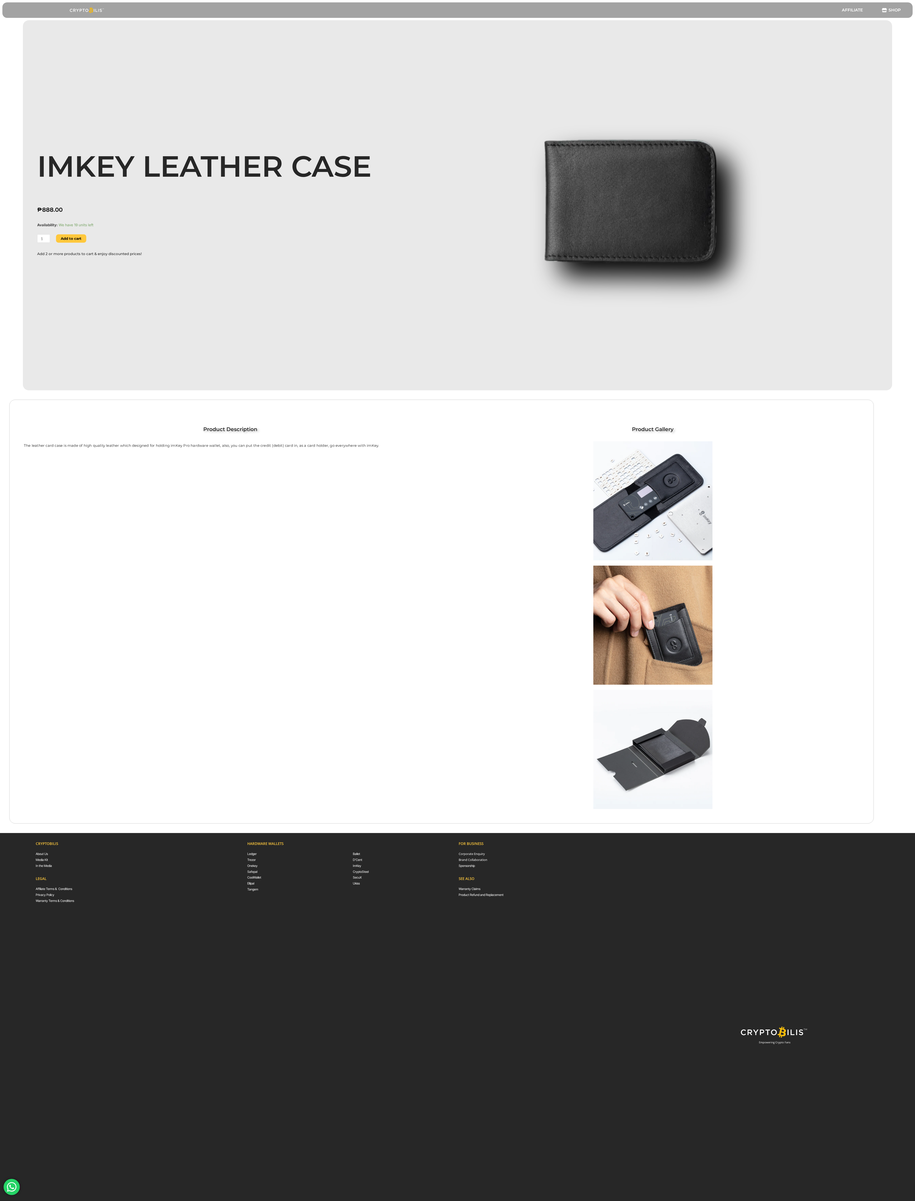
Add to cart (71, 238)
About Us (42, 854)
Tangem (252, 889)
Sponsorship (467, 866)
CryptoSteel (361, 872)
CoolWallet (254, 877)
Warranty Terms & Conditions (55, 901)
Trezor (251, 860)
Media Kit (42, 860)
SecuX (357, 877)
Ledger (252, 854)
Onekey (252, 866)
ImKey (357, 866)
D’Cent (357, 860)
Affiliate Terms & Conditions (54, 889)
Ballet (356, 854)
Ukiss (356, 883)
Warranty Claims (469, 889)
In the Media (44, 866)
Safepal (252, 872)
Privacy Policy (45, 895)
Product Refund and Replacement (481, 895)
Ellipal (250, 883)
